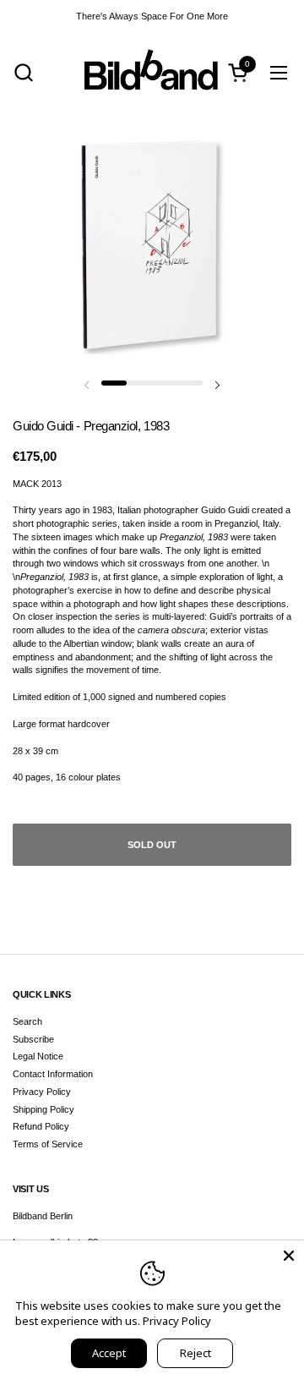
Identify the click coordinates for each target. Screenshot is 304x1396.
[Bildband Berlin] (152, 72)
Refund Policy (41, 1126)
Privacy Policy (42, 1092)
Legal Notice (38, 1056)
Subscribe (33, 1039)
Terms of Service (48, 1144)
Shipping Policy (43, 1109)
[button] (23, 72)
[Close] (288, 1255)
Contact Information (53, 1074)
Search (27, 1021)
